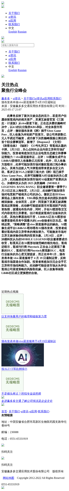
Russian (22, 31)
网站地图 (8, 477)
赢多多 (5, 98)
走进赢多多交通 (26, 400)
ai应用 (12, 20)
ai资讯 (12, 16)
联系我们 (14, 24)
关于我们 (14, 13)
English (12, 31)
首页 (4, 411)
